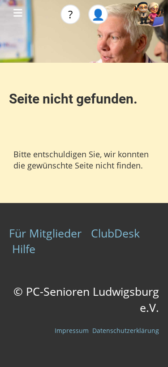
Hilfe (23, 248)
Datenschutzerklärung (125, 330)
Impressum (72, 330)
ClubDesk (115, 233)
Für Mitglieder (45, 233)
